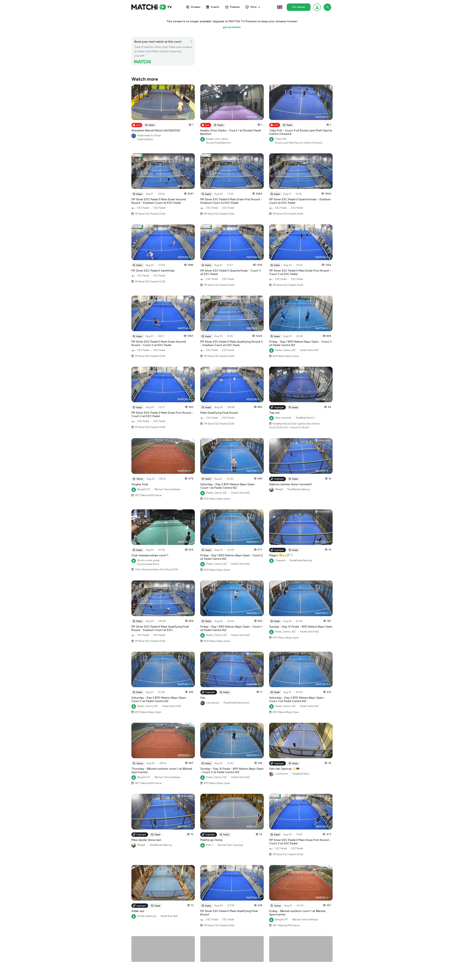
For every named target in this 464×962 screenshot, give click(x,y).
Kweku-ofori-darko (217, 138)
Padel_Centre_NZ (285, 350)
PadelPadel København (237, 702)
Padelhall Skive (301, 773)
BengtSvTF (143, 489)
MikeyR (279, 489)
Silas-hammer (283, 417)
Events (215, 7)
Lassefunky (212, 702)
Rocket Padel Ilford (148, 564)
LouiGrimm (281, 773)
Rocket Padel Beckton (218, 142)
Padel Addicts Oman (149, 135)
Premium (235, 7)
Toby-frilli (280, 138)
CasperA (280, 560)
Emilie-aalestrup (146, 916)
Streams (195, 7)
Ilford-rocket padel (148, 560)
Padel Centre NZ (309, 350)
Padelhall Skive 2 (305, 417)
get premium (232, 27)
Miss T (210, 845)
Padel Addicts (145, 139)
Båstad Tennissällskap (167, 489)
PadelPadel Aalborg (298, 489)
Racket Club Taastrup (230, 845)
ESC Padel (143, 207)
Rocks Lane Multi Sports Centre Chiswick (298, 142)
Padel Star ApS (169, 916)
